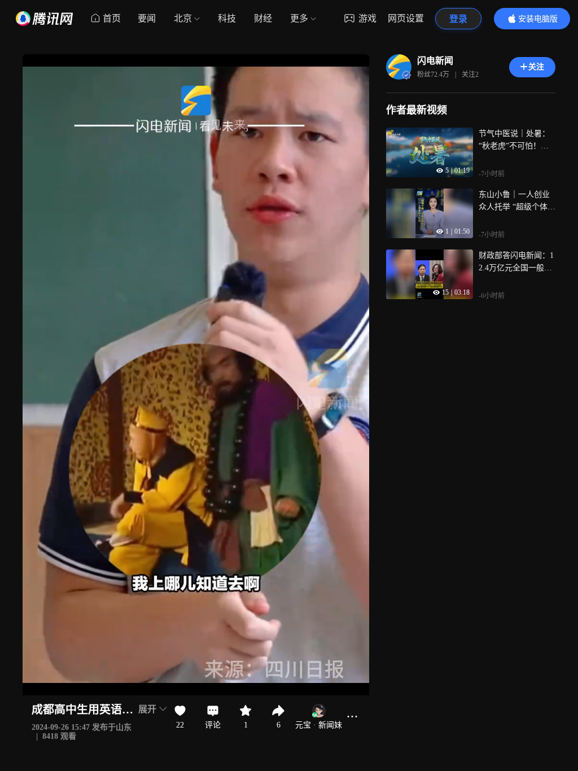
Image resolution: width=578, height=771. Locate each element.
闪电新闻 (435, 60)
